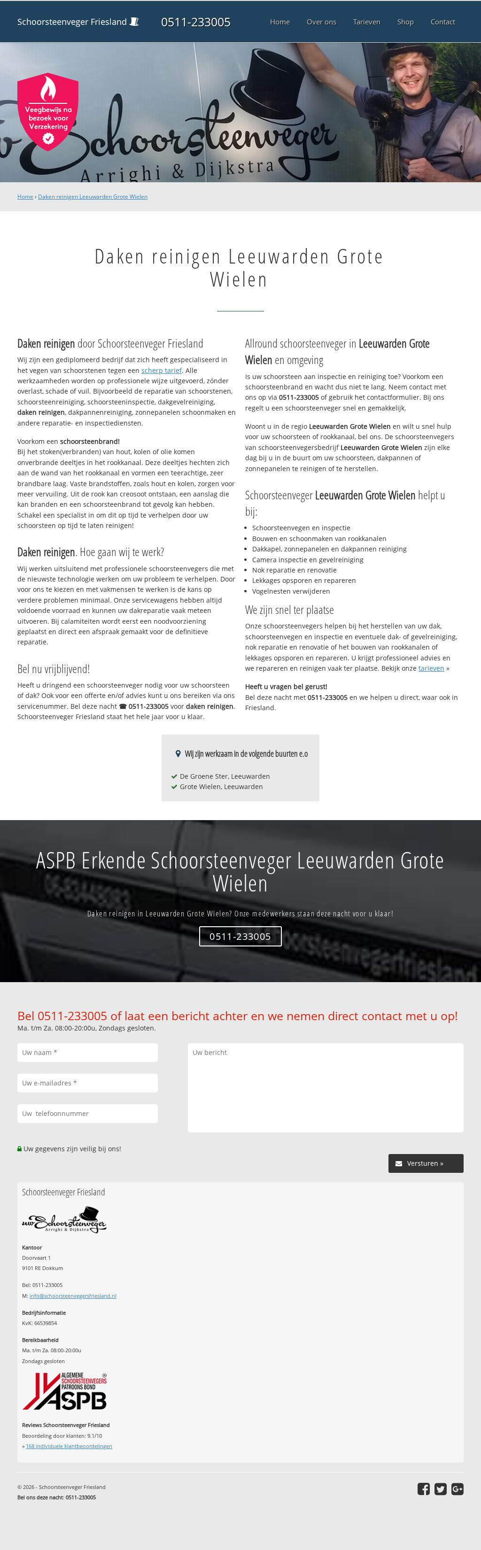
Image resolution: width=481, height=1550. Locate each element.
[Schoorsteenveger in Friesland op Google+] (457, 1489)
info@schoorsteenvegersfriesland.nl (73, 1295)
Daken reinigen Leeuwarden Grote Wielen (92, 197)
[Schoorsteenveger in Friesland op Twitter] (440, 1489)
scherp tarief (161, 370)
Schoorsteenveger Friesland (72, 21)
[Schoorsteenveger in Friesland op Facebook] (424, 1489)
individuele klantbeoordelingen (69, 1445)
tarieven (431, 668)
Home (25, 197)
